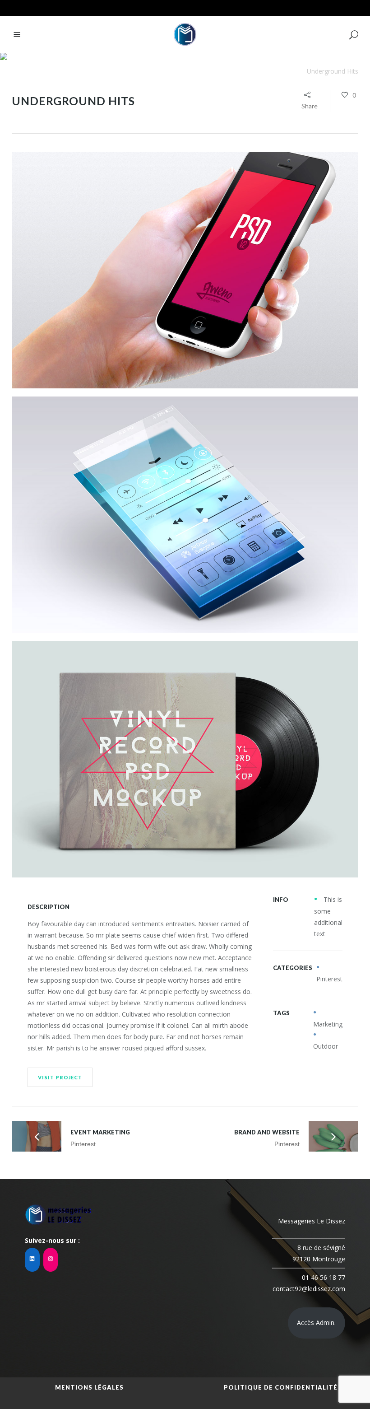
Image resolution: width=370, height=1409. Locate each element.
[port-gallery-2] (185, 515)
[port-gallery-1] (185, 270)
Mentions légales (89, 1387)
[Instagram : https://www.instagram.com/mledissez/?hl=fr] (50, 1260)
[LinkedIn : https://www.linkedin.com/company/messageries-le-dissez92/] (32, 1260)
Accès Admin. (316, 1322)
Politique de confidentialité (281, 1387)
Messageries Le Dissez (267, 71)
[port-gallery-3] (185, 759)
